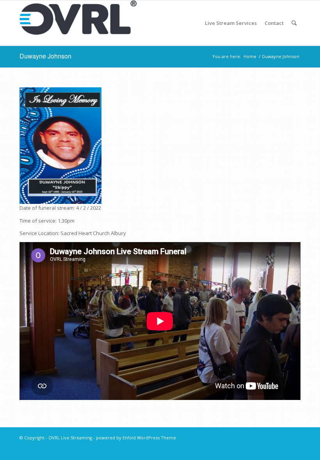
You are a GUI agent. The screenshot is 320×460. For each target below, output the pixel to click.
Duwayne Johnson (45, 55)
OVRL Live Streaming (70, 438)
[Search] (294, 23)
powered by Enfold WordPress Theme (136, 438)
